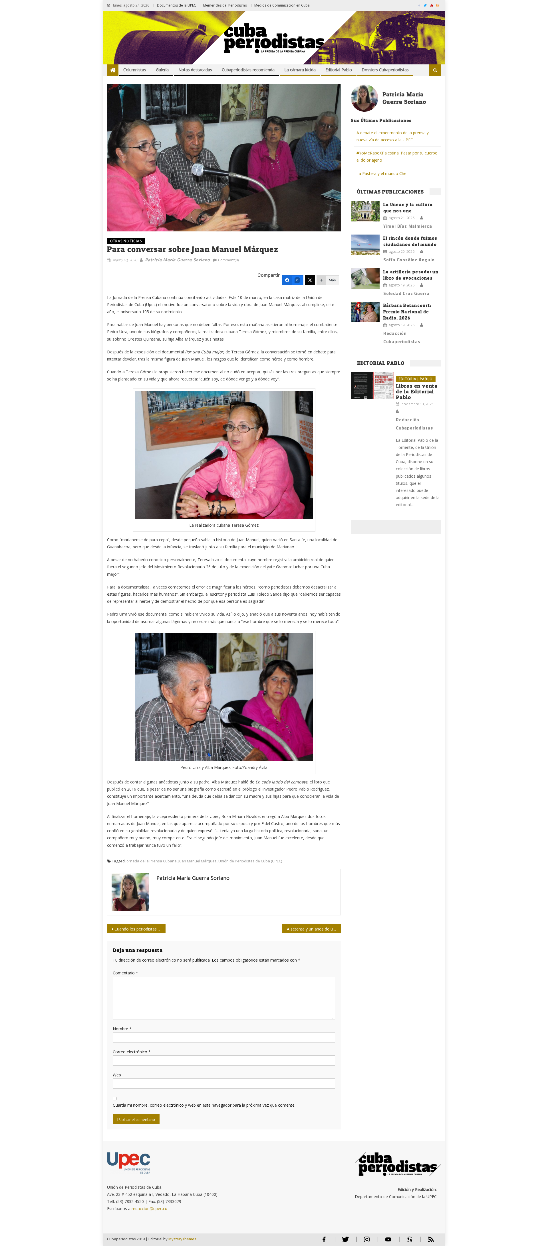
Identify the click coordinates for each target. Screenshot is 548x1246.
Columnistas (134, 69)
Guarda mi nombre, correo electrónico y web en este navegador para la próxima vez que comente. (204, 1105)
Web (117, 1075)
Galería (162, 69)
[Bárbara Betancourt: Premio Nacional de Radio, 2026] (365, 312)
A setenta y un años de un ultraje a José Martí (314, 929)
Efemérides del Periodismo (225, 5)
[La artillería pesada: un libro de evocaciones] (365, 278)
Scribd (407, 1241)
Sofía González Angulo (409, 259)
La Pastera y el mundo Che (381, 173)
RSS (427, 1241)
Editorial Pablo (338, 69)
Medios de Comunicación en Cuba (282, 5)
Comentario (125, 973)
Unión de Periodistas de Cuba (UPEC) (250, 861)
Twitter (344, 1241)
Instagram (367, 1241)
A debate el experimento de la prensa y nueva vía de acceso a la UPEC (392, 136)
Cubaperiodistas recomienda (248, 69)
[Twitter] (310, 280)
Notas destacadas (195, 69)
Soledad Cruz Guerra (406, 293)
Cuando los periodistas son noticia (140, 929)
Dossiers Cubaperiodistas (385, 69)
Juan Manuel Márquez (197, 861)
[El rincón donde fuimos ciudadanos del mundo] (365, 245)
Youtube (388, 1241)
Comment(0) (228, 259)
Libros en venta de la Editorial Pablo (417, 391)
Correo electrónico (132, 1051)
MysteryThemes (182, 1238)
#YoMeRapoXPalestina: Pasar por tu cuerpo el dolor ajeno (397, 156)
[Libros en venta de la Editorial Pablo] (372, 385)
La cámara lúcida (300, 69)
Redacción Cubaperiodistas (401, 337)
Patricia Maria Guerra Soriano (177, 259)
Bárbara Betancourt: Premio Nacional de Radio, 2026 (407, 312)
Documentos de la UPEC (176, 5)
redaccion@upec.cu (149, 1208)
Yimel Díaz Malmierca (407, 226)
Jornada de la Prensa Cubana (151, 861)
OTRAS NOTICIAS (126, 241)
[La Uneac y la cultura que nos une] (365, 211)
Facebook (324, 1241)
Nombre (122, 1028)
